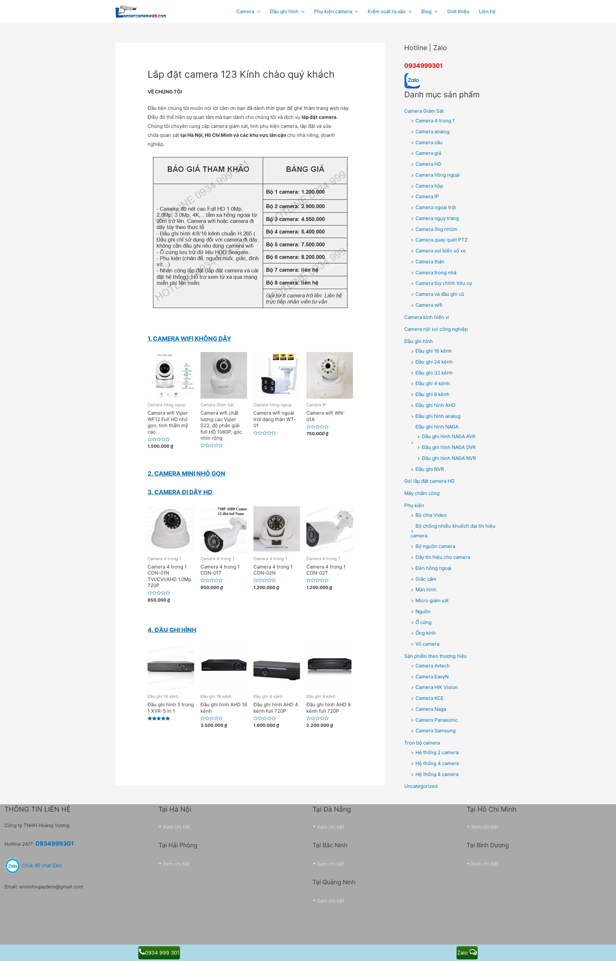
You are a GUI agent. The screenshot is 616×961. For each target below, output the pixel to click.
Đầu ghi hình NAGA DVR (449, 447)
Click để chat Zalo (41, 865)
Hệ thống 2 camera (436, 752)
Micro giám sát (432, 600)
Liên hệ (487, 11)
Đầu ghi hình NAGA (436, 427)
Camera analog (432, 131)
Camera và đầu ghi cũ (439, 294)
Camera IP (427, 196)
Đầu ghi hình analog (437, 416)
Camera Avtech (432, 666)
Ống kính (425, 633)
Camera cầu (428, 142)
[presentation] (257, 11)
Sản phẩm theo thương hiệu (435, 656)
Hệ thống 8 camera (436, 774)
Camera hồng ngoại (437, 175)
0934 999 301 (162, 952)
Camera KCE (429, 698)
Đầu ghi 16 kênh (433, 351)
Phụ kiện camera (333, 11)
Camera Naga (430, 709)
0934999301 (423, 65)
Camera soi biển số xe (440, 251)
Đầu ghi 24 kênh (434, 362)
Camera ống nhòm (436, 229)
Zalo (463, 952)
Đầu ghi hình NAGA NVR (449, 458)
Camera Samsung (435, 730)
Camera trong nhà (435, 272)
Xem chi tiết (176, 827)
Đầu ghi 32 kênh (434, 373)
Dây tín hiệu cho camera (442, 557)
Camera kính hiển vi (426, 317)
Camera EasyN (432, 677)
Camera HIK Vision (436, 687)
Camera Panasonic (436, 720)
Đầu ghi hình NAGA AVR (448, 436)
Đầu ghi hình (418, 341)
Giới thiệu (458, 11)
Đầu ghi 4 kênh (432, 383)
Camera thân (429, 262)
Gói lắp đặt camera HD (429, 481)
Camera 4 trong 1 (435, 121)
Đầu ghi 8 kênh (432, 394)
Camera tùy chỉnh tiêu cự (443, 283)
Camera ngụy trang (437, 218)
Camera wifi (428, 305)
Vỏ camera (427, 644)
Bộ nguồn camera (435, 546)
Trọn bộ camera (422, 743)
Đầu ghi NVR (429, 469)
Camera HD (428, 164)
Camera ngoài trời (435, 207)
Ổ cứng (423, 622)
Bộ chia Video (431, 515)
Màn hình (425, 589)
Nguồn (423, 611)
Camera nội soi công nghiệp (436, 329)
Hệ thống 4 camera (437, 763)
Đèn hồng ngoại (433, 568)
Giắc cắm (425, 579)
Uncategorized (421, 786)
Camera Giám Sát (424, 111)
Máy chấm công (422, 493)
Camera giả (428, 153)
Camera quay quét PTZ (441, 240)
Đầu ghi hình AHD (435, 405)
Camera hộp (429, 186)
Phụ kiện (414, 505)
